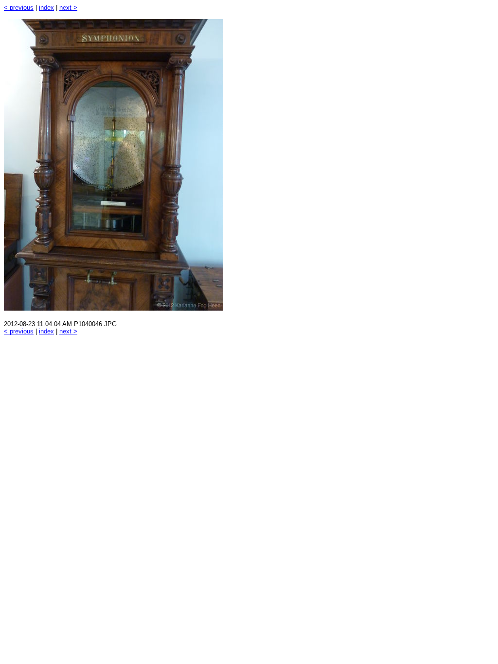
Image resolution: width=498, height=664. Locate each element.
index (46, 7)
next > (68, 7)
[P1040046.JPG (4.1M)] (113, 308)
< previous (19, 7)
